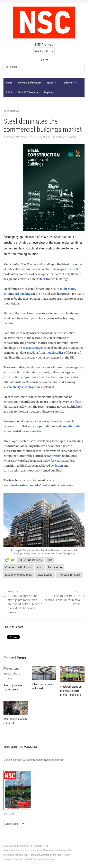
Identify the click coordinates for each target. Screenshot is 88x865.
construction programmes (20, 377)
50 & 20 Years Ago (28, 92)
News (50, 82)
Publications (58, 137)
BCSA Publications (30, 560)
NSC (45, 137)
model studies (54, 352)
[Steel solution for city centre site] (15, 708)
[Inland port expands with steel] (44, 673)
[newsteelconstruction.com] (44, 22)
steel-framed (47, 279)
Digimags (49, 92)
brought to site (70, 426)
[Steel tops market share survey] (15, 673)
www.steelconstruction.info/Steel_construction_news (38, 485)
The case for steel (69, 574)
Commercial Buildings (18, 567)
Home (9, 82)
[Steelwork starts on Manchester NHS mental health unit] (72, 674)
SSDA (9, 92)
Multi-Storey (44, 574)
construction (72, 269)
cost (39, 567)
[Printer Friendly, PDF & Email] (10, 559)
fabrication (54, 456)
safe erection (34, 431)
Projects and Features (30, 82)
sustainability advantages (19, 387)
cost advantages (33, 348)
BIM (49, 560)
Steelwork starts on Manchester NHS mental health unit (71, 690)
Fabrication (55, 567)
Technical (67, 82)
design (58, 465)
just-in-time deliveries (18, 574)
